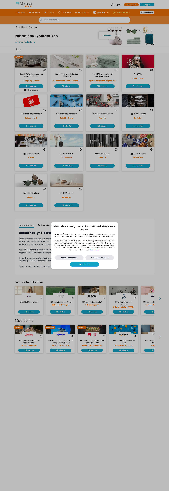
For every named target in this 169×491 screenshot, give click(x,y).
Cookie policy (95, 250)
